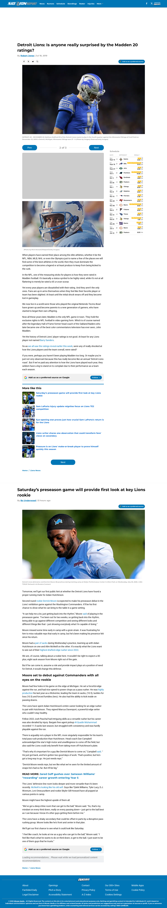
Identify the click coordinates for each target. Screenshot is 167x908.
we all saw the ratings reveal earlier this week (50, 346)
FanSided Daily (29, 890)
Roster (82, 4)
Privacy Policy (88, 890)
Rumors (50, 4)
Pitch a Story (55, 890)
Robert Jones (27, 56)
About (25, 885)
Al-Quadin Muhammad (86, 722)
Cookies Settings (113, 894)
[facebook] (146, 3)
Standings (72, 4)
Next (96, 147)
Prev (29, 147)
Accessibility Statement (60, 894)
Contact (85, 885)
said (85, 613)
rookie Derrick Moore (46, 601)
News (42, 4)
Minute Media (19, 901)
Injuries (91, 4)
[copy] (37, 61)
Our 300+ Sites (112, 885)
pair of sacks (41, 643)
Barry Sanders (47, 340)
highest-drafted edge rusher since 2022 (59, 650)
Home (25, 470)
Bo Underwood (28, 500)
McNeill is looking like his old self (47, 787)
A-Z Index (86, 894)
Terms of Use (111, 890)
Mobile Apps (138, 885)
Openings (53, 885)
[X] (152, 3)
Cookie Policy (138, 890)
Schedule (60, 4)
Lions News (35, 470)
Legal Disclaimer (30, 894)
